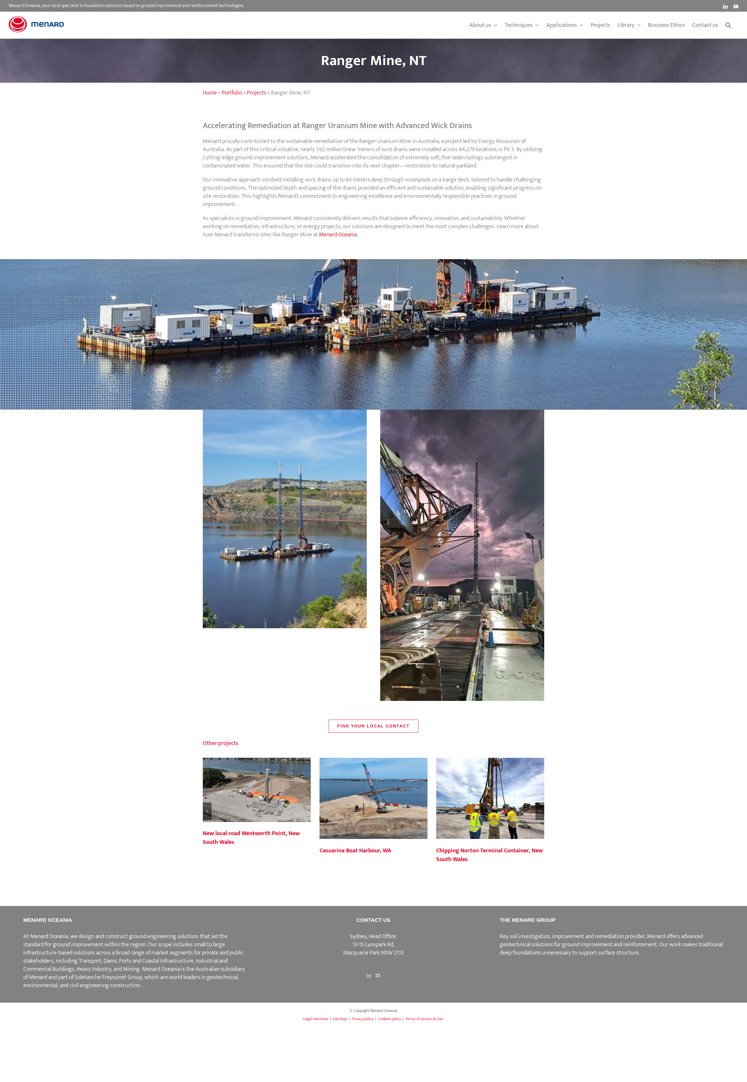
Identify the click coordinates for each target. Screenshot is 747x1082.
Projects (256, 93)
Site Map (340, 1018)
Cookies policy (389, 1018)
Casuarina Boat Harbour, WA (373, 798)
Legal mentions (315, 1018)
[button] (728, 25)
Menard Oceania (338, 235)
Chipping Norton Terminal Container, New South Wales (490, 799)
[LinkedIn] (368, 975)
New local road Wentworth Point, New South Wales (256, 790)
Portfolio (232, 93)
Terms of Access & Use (424, 1018)
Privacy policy (363, 1018)
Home (210, 93)
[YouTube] (378, 975)
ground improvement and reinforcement (609, 945)
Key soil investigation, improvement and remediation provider (572, 936)
